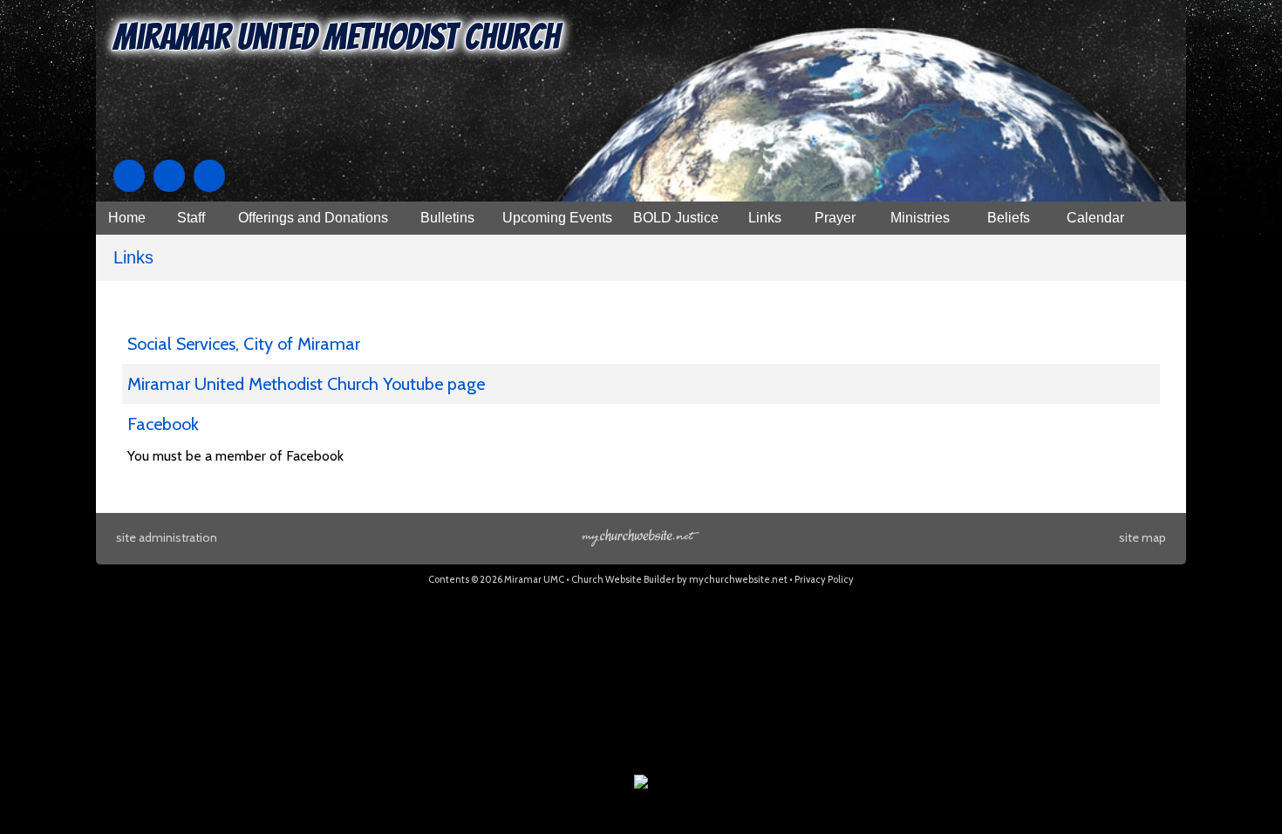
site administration (166, 537)
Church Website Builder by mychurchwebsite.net (679, 579)
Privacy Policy (824, 579)
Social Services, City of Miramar (243, 343)
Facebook (163, 424)
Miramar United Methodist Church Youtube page (306, 383)
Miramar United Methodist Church (336, 37)
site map (1142, 537)
